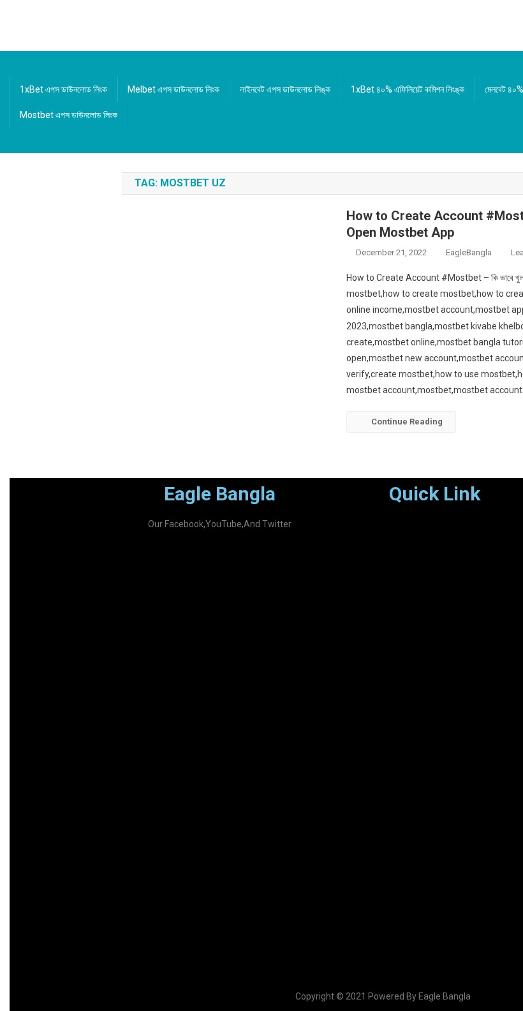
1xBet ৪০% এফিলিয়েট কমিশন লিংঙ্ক (407, 89)
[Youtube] (256, 574)
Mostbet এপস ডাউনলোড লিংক (68, 115)
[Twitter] (219, 574)
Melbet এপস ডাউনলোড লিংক (173, 89)
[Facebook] (182, 574)
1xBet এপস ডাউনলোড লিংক (63, 89)
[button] (464, 530)
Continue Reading (407, 421)
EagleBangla (469, 252)
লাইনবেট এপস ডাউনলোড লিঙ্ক (285, 89)
